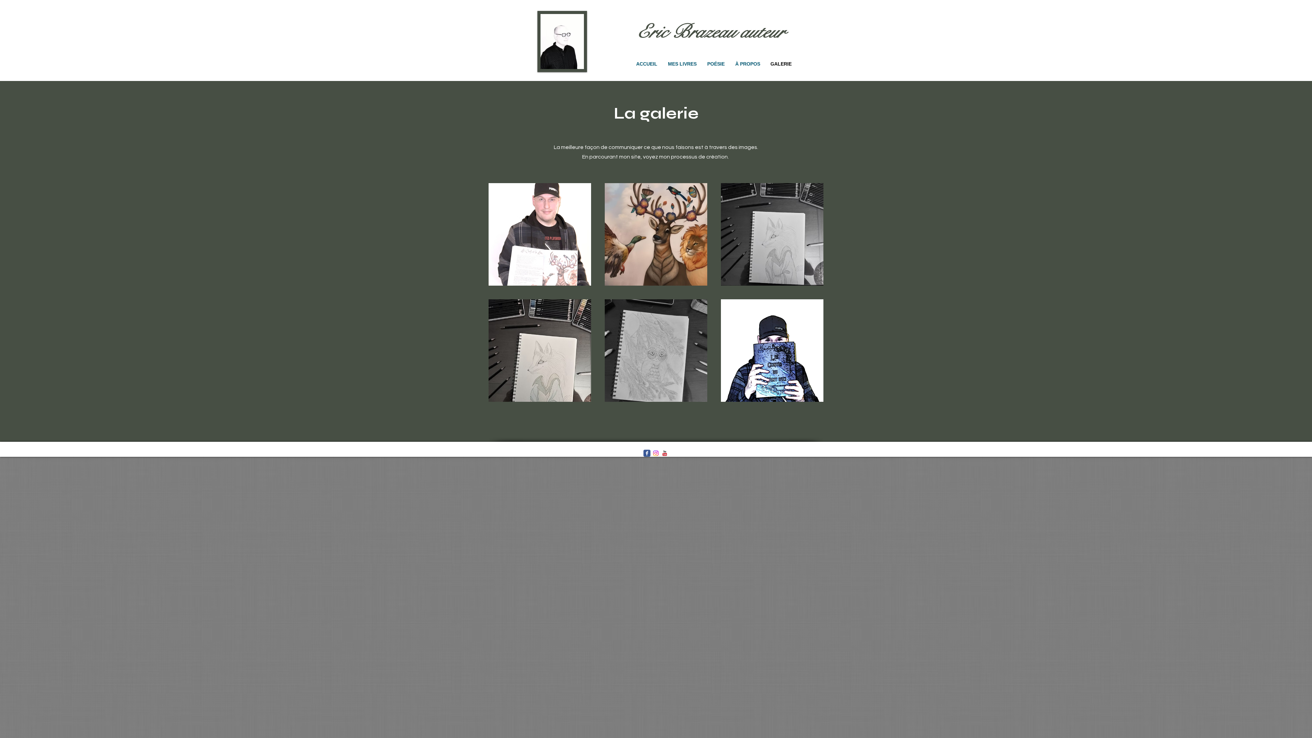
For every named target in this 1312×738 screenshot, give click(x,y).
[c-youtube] (664, 453)
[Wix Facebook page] (647, 453)
